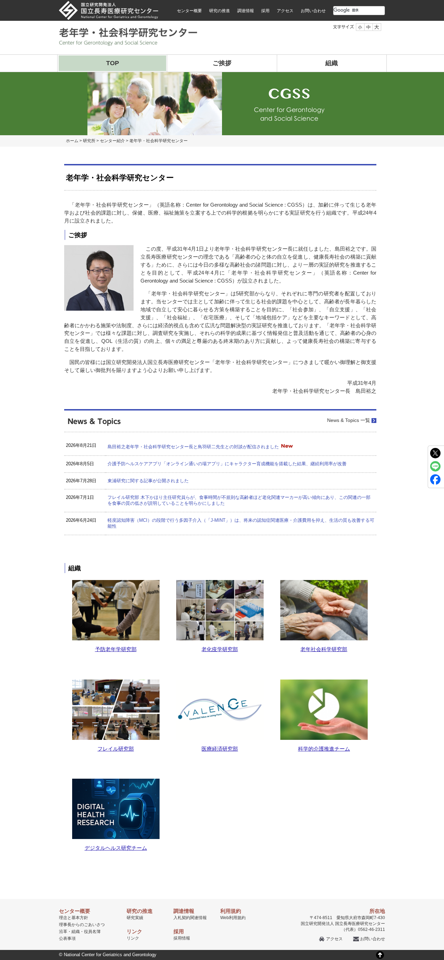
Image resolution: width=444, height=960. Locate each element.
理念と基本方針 (73, 917)
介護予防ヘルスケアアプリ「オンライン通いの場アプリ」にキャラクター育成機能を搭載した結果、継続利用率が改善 (227, 463)
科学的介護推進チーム (324, 749)
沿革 (63, 931)
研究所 (89, 140)
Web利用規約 (233, 917)
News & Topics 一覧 (348, 420)
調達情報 (245, 10)
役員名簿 (92, 931)
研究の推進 (219, 10)
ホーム (72, 140)
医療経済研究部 (220, 749)
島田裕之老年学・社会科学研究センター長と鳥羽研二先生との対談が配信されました (193, 446)
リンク (133, 938)
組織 (331, 63)
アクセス (285, 10)
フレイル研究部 (115, 749)
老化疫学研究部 (220, 649)
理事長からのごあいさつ (82, 924)
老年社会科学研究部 (323, 649)
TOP (112, 63)
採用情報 (181, 938)
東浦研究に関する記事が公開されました (148, 480)
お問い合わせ (313, 10)
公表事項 (67, 938)
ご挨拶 (222, 63)
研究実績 (135, 917)
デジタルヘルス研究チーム (116, 848)
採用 (265, 10)
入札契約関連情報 (190, 917)
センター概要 (189, 10)
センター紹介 (112, 140)
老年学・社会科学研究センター (158, 140)
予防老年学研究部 (116, 649)
